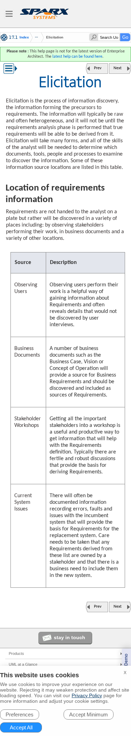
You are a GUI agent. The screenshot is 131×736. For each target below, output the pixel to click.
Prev (97, 68)
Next (118, 68)
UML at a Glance (23, 664)
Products (16, 653)
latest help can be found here (77, 57)
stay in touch (69, 637)
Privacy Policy (87, 695)
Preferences (20, 714)
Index (24, 37)
